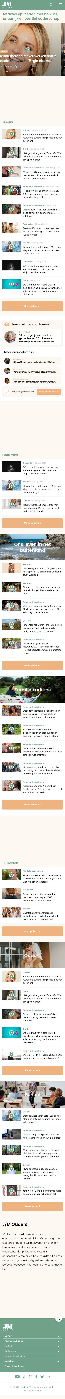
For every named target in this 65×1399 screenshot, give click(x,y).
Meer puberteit (33, 931)
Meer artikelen (32, 306)
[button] (56, 1336)
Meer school (32, 1206)
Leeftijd (8, 1346)
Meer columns (32, 523)
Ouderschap (10, 1351)
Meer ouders (32, 1070)
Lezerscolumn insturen (15, 1356)
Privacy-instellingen (14, 1366)
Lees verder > (39, 337)
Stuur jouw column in (48, 391)
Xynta (38, 1390)
